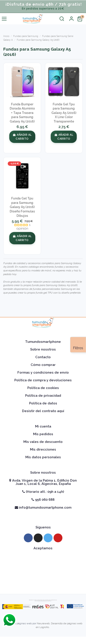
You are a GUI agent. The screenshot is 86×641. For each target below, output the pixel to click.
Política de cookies (43, 388)
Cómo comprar (43, 365)
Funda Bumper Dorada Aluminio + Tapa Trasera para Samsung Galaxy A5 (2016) (22, 112)
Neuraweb (43, 623)
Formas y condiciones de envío (43, 372)
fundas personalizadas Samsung (52, 288)
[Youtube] (58, 537)
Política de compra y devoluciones (43, 380)
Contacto (43, 357)
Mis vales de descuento (43, 442)
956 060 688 (44, 500)
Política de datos (43, 403)
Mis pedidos (43, 434)
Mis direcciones (43, 449)
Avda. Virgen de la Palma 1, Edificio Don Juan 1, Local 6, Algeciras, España (44, 482)
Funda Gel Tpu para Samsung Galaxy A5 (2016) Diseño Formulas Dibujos (22, 207)
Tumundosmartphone (43, 342)
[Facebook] (28, 537)
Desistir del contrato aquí (43, 411)
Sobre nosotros (43, 349)
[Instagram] (38, 537)
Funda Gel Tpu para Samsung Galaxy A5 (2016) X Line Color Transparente (63, 112)
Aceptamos (43, 548)
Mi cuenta (43, 426)
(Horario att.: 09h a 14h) (44, 492)
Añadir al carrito (24, 136)
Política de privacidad (43, 396)
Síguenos (43, 527)
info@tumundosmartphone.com (44, 508)
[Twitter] (48, 537)
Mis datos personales (43, 457)
